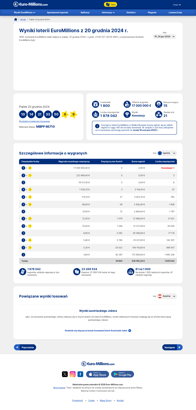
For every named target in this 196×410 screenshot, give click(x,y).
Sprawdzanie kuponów (57, 12)
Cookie (91, 400)
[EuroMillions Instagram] (72, 375)
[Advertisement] (98, 63)
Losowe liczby (175, 12)
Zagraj (112, 4)
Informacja (107, 12)
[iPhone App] (97, 374)
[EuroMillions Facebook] (80, 375)
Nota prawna (59, 387)
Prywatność (77, 400)
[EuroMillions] (30, 6)
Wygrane (152, 12)
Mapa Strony (105, 400)
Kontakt (120, 400)
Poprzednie (28, 347)
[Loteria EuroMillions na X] (64, 375)
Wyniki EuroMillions (23, 12)
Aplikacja (85, 12)
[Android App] (122, 374)
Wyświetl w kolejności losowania (34, 121)
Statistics (131, 12)
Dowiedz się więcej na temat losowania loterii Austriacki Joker (96, 330)
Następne (170, 347)
